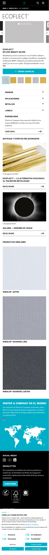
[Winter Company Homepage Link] (24, 3)
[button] (5, 512)
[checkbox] (4, 535)
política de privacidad (31, 524)
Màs (4, 65)
